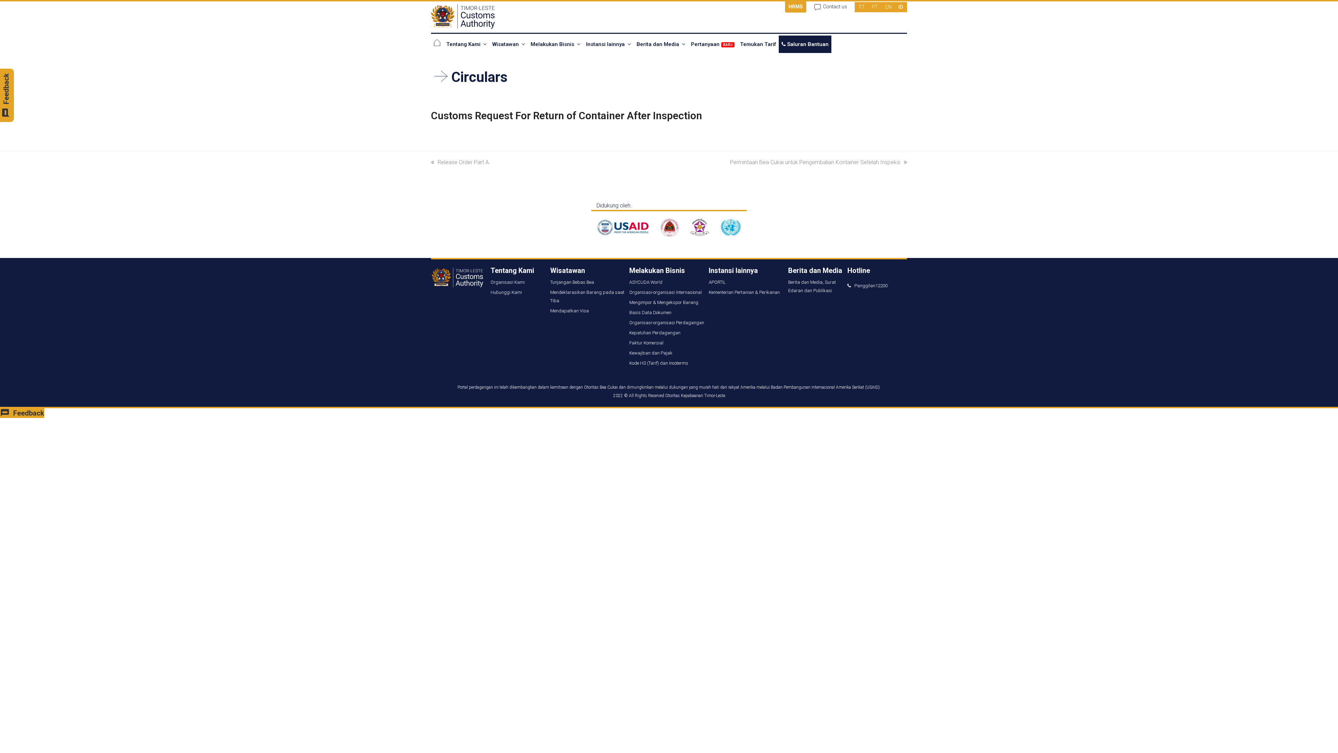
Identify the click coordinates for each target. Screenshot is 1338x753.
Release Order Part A (463, 162)
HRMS (796, 6)
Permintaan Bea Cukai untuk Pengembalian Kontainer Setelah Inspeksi (815, 162)
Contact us (835, 6)
